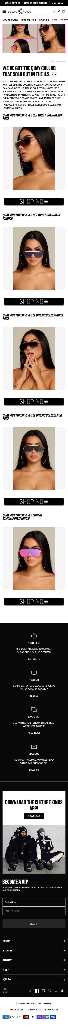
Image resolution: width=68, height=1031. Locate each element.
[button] (63, 11)
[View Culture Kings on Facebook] (37, 990)
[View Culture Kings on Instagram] (43, 990)
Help (6, 969)
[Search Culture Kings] (54, 11)
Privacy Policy (51, 1009)
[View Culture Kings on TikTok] (31, 990)
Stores (8, 950)
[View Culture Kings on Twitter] (49, 990)
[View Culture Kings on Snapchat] (62, 990)
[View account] (59, 11)
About (7, 960)
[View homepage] (19, 11)
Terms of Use (16, 1009)
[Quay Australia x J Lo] (34, 201)
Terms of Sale (33, 1009)
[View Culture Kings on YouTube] (56, 990)
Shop (6, 941)
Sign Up (34, 923)
